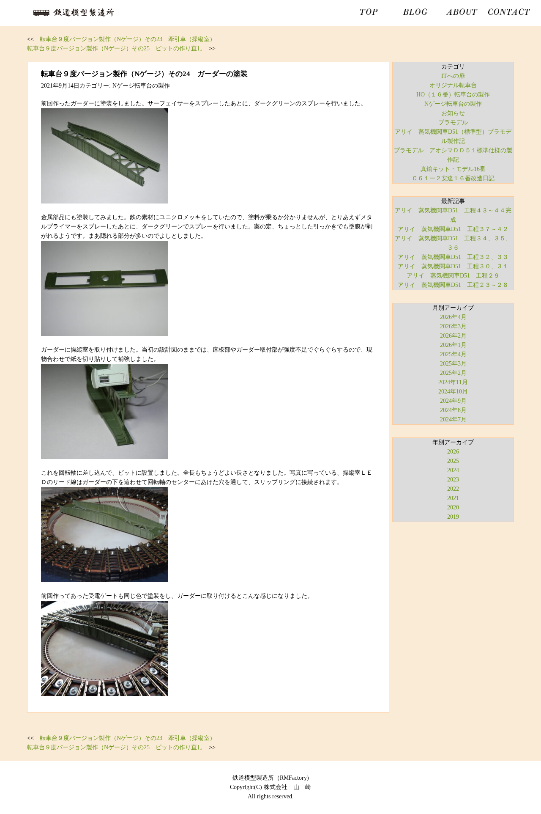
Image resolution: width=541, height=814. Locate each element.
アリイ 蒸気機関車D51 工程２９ (453, 275)
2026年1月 (453, 345)
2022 (453, 489)
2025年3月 (453, 363)
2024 (453, 470)
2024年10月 (453, 391)
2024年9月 (453, 401)
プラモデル (453, 122)
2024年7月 (453, 419)
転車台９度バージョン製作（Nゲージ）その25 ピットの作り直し (115, 48)
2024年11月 (453, 382)
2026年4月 (453, 317)
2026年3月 (453, 326)
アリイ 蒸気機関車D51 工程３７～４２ (453, 229)
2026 (453, 451)
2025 (453, 461)
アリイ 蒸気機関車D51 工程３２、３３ (453, 257)
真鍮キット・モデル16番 (453, 169)
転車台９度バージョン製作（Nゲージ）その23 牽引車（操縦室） (128, 39)
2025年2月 (453, 373)
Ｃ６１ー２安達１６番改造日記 (453, 178)
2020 (453, 507)
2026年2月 (453, 336)
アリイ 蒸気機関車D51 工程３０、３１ (453, 266)
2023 (453, 479)
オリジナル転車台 (453, 85)
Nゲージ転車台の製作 (453, 104)
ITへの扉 (453, 76)
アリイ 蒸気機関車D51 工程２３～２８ (453, 285)
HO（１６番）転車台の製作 (453, 94)
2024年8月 (453, 410)
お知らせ (453, 113)
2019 (453, 517)
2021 (453, 498)
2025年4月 (453, 354)
